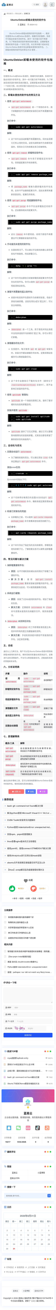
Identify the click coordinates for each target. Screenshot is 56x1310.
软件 (40, 898)
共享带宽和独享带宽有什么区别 (21, 927)
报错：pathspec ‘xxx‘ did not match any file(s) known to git (31, 972)
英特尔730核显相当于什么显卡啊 (20, 1064)
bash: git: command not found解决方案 (23, 1077)
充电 (31, 791)
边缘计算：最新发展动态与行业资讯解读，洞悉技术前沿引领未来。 (25, 1070)
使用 (22, 898)
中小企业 (9, 1271)
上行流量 (31, 1267)
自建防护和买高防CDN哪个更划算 (22, 938)
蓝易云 (22, 24)
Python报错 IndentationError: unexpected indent (27, 967)
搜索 (37, 4)
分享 (42, 791)
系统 (34, 898)
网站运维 (18, 13)
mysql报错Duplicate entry (17, 1058)
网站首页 (10, 13)
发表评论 (28, 1035)
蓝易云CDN (14, 1178)
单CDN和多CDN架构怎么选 (19, 932)
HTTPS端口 (21, 1271)
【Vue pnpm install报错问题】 (20, 956)
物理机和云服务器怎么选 (18, 922)
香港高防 (20, 1267)
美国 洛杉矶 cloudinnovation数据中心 (23, 961)
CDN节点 (42, 1271)
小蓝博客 (41, 1172)
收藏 (31, 880)
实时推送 (41, 1267)
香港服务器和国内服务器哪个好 (21, 917)
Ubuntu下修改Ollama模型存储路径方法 (23, 1083)
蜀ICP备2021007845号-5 (42, 1298)
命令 (15, 898)
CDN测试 (10, 1267)
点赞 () (16, 791)
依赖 (28, 898)
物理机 (32, 1271)
